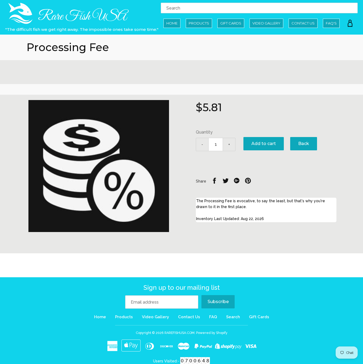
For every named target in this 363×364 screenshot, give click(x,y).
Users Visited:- (166, 361)
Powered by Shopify (211, 333)
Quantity (204, 132)
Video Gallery (266, 23)
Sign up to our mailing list (181, 287)
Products (199, 23)
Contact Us (303, 23)
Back (303, 143)
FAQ (213, 317)
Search (233, 317)
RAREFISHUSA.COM (179, 333)
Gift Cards (230, 23)
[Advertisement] (181, 72)
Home (172, 23)
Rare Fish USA (81, 16)
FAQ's (331, 23)
